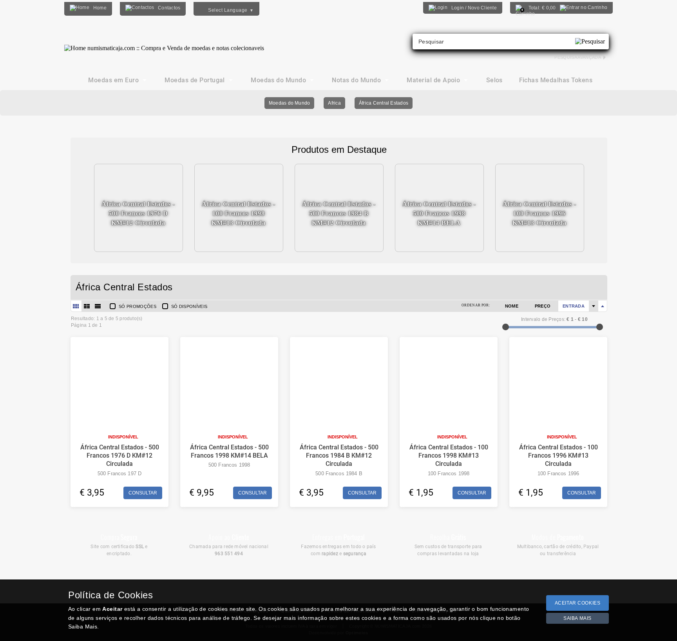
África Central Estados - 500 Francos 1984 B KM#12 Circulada (339, 456)
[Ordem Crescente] (593, 306)
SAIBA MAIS (577, 618)
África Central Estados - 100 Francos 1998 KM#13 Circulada (448, 456)
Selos (494, 80)
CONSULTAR (143, 493)
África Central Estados (383, 103)
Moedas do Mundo (289, 103)
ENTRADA (574, 306)
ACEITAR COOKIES (578, 603)
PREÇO (543, 306)
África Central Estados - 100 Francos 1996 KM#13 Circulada (558, 456)
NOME (511, 306)
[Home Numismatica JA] (164, 42)
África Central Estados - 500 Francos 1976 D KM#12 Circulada (119, 456)
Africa (334, 103)
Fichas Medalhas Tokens (556, 80)
